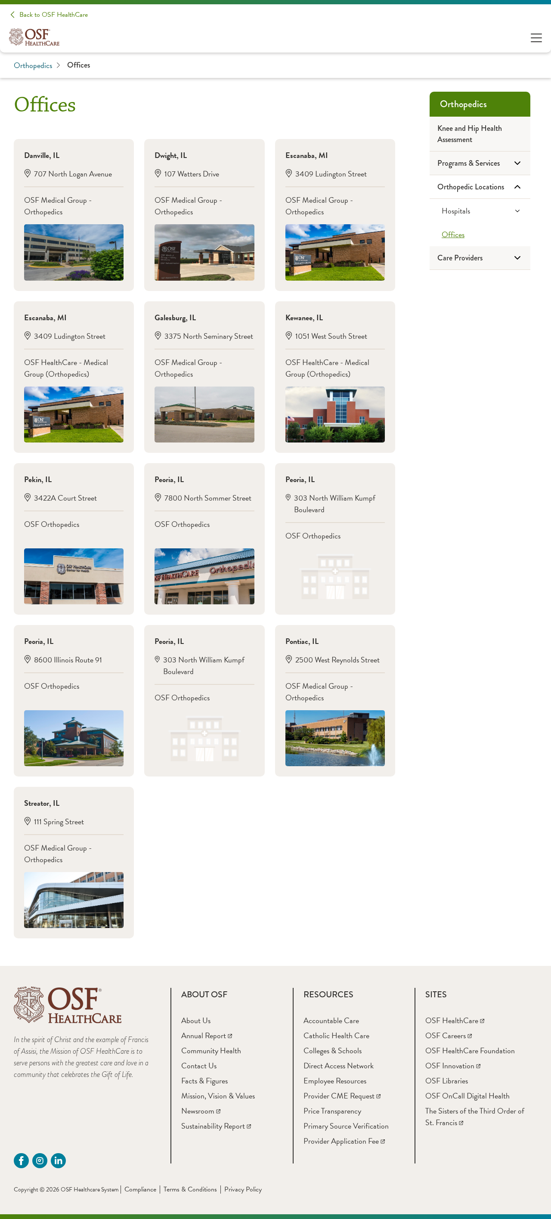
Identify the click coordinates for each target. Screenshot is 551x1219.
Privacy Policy (243, 1189)
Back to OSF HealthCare (53, 14)
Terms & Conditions (190, 1189)
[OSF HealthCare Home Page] (34, 37)
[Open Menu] (536, 37)
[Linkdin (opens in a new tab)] (58, 1160)
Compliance (140, 1189)
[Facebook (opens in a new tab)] (21, 1160)
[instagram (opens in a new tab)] (39, 1160)
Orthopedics (33, 65)
